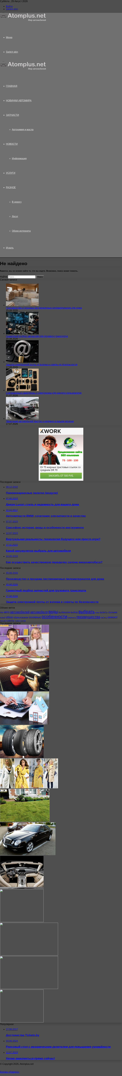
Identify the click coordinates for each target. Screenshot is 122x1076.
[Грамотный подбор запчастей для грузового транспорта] (22, 333)
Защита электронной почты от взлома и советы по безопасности (41, 364)
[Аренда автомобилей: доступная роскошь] (27, 854)
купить (104, 612)
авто (7, 612)
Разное (11, 187)
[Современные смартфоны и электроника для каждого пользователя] (22, 390)
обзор (9, 617)
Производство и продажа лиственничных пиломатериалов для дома (44, 308)
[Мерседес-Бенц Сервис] (22, 888)
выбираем (64, 612)
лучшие (112, 612)
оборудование (21, 617)
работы (104, 617)
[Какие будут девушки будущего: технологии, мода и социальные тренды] (22, 921)
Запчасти (12, 115)
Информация (19, 158)
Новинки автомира (19, 100)
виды (53, 611)
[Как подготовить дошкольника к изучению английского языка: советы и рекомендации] (24, 656)
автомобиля (39, 612)
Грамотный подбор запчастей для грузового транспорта (37, 336)
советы (10, 620)
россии (3, 621)
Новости (12, 144)
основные (35, 617)
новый (2, 617)
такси (17, 621)
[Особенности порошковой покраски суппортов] (29, 954)
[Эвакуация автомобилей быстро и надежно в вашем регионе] (22, 418)
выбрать (86, 611)
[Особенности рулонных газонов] (25, 821)
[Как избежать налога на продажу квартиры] (24, 723)
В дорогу (17, 202)
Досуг (15, 216)
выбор (74, 612)
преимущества (88, 617)
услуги (23, 621)
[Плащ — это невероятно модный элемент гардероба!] (29, 787)
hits (1, 612)
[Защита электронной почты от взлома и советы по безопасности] (22, 362)
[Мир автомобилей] (23, 20)
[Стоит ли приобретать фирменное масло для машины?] (24, 690)
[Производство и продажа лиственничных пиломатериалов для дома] (22, 305)
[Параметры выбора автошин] (22, 757)
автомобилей (20, 612)
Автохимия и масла (22, 129)
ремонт (113, 617)
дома (97, 612)
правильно (72, 617)
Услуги (10, 173)
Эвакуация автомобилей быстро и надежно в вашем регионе (40, 421)
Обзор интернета (21, 231)
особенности (54, 616)
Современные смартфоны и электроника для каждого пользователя (44, 393)
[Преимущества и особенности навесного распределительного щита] (22, 1021)
